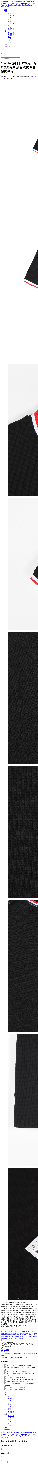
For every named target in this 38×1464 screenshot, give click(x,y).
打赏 (7, 1350)
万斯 (9, 17)
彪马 (9, 25)
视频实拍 (7, 46)
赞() (3, 1350)
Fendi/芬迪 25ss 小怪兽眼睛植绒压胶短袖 (14, 1357)
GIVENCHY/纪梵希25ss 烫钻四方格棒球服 (19, 1379)
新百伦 (10, 21)
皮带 (5, 44)
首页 (5, 10)
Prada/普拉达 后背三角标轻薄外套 (17, 1389)
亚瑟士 (10, 27)
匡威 (9, 19)
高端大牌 (11, 33)
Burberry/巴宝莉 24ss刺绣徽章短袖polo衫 (19, 1365)
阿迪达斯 (11, 15)
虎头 (9, 42)
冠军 (9, 40)
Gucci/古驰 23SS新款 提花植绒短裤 (17, 1381)
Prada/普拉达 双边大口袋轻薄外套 (17, 1387)
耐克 (9, 14)
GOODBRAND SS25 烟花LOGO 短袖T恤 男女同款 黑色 (19, 1353)
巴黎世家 (11, 23)
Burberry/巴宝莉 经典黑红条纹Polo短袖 (18, 1371)
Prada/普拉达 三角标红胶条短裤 (16, 1377)
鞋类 (5, 12)
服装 (5, 31)
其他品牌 (11, 29)
